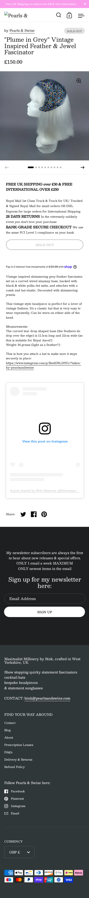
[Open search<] (58, 15)
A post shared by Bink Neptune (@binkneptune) (45, 490)
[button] (82, 167)
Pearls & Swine (22, 30)
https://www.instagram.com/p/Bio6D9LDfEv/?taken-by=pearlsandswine (43, 365)
